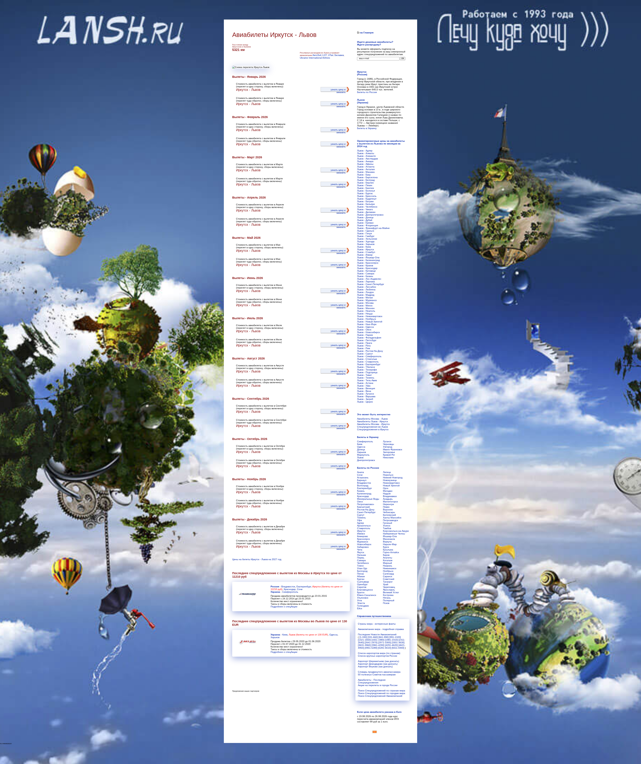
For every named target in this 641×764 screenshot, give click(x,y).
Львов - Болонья (366, 190)
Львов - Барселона (367, 177)
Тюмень (361, 517)
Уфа (359, 520)
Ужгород (387, 446)
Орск (385, 488)
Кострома (388, 595)
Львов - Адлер (364, 150)
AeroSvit (316, 55)
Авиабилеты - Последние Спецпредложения (372, 681)
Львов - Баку (364, 174)
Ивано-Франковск (392, 449)
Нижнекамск (389, 568)
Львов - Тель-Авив (367, 380)
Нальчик (361, 555)
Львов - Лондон (365, 292)
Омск (360, 501)
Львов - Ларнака (366, 281)
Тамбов (387, 528)
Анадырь (388, 499)
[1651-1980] (377, 639)
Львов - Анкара (365, 161)
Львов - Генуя (364, 233)
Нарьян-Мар (390, 544)
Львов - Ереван (365, 222)
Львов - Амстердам (367, 158)
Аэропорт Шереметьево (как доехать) (378, 661)
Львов (360, 457)
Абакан (361, 576)
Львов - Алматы (365, 153)
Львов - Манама (366, 172)
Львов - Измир (365, 254)
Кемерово (362, 536)
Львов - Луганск (365, 393)
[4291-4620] (391, 645)
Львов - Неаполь (366, 311)
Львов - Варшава (366, 396)
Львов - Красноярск (367, 262)
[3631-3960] (364, 645)
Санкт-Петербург (366, 512)
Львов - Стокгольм (367, 359)
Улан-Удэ (362, 568)
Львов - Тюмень (365, 377)
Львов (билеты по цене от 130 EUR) (308, 634)
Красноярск (363, 539)
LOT (324, 55)
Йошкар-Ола (390, 536)
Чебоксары (389, 512)
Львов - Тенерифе (367, 369)
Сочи (299, 589)
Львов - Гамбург (365, 236)
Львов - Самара (365, 273)
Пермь (360, 557)
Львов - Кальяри (366, 204)
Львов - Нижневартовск (369, 316)
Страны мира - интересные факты (377, 623)
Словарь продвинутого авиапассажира (379, 672)
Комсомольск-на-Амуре (396, 531)
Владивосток (288, 586)
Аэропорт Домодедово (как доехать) (378, 663)
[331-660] (373, 637)
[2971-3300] (384, 642)
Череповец (389, 587)
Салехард (388, 573)
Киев (284, 634)
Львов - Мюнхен (366, 308)
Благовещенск (365, 589)
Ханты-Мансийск (392, 517)
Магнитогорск (390, 501)
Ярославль (389, 589)
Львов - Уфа (363, 385)
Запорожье (389, 452)
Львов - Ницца (365, 313)
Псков (386, 603)
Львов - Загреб (365, 399)
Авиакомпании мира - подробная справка (381, 629)
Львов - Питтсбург (366, 340)
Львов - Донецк (365, 217)
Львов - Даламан (366, 212)
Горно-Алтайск (391, 552)
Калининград (364, 493)
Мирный (387, 563)
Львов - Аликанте (366, 156)
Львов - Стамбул (366, 252)
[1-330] (363, 637)
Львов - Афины (365, 164)
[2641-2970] (371, 642)
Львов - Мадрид (365, 295)
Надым (387, 493)
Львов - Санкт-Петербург (370, 284)
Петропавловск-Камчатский (365, 505)
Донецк (361, 449)
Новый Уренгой (391, 485)
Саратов (361, 587)
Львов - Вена (364, 391)
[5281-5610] (384, 647)
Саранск (387, 576)
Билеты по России (367, 92)
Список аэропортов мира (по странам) (379, 653)
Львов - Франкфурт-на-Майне (373, 228)
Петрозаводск (390, 520)
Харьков (275, 637)
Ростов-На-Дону (365, 509)
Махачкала (389, 539)
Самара (361, 560)
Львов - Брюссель (366, 196)
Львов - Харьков (365, 244)
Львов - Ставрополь (368, 361)
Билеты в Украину (367, 128)
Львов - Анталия (366, 169)
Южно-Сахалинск (366, 595)
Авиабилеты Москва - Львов (372, 418)
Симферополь (290, 592)
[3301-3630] (398, 642)
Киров (386, 555)
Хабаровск (363, 547)
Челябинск (363, 563)
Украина (275, 592)
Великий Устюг (391, 592)
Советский (388, 579)
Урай (385, 584)
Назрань (387, 565)
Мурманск (362, 541)
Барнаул (361, 480)
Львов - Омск (364, 329)
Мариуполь (363, 454)
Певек (386, 507)
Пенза (360, 573)
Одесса (333, 634)
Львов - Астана (365, 383)
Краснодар (290, 589)
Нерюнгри (388, 504)
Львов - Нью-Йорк (366, 324)
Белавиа (339, 55)
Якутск (360, 552)
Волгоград (362, 485)
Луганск (387, 441)
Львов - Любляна (366, 289)
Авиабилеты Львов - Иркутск (372, 421)
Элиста (361, 603)
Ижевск (361, 533)
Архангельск (364, 525)
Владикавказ (390, 496)
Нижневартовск (391, 483)
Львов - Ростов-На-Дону (370, 351)
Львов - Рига (364, 345)
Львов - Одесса (365, 327)
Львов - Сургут (365, 353)
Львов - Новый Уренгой (369, 321)
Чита (359, 549)
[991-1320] (395, 637)
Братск (360, 592)
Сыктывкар (363, 581)
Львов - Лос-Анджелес (369, 278)
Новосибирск (364, 544)
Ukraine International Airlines (315, 57)
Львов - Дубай (364, 220)
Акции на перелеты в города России (377, 685)
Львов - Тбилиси (366, 367)
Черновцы (388, 444)
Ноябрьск (388, 571)
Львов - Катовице (366, 270)
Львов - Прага (364, 343)
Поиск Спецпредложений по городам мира (381, 693)
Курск (386, 547)
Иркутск (361, 531)
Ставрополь (363, 528)
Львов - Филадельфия (369, 337)
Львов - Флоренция (367, 225)
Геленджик (363, 605)
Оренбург (362, 584)
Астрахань (362, 477)
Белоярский (389, 515)
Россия (275, 586)
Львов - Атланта (365, 166)
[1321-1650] (364, 639)
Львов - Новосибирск (368, 332)
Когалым (387, 560)
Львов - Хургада (365, 241)
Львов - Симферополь (369, 356)
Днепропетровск (366, 460)
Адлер (360, 523)
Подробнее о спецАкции (284, 606)
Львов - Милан (365, 297)
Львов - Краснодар (367, 268)
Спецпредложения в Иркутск (372, 429)
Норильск (388, 474)
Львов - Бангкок (365, 188)
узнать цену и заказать (338, 90)
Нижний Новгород (392, 477)
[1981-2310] (391, 639)
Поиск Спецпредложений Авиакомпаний (380, 696)
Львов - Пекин (364, 185)
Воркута (387, 541)
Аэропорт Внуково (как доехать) (375, 666)
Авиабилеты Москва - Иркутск (373, 424)
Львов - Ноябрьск (366, 319)
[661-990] (383, 637)
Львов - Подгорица (367, 372)
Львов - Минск (364, 305)
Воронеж (388, 509)
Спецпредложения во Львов (372, 426)
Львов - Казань (365, 276)
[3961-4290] (377, 645)
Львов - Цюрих (365, 401)
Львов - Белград (366, 180)
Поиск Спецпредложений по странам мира (381, 690)
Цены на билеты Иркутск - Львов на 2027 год (256, 559)
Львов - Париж (365, 335)
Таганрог (388, 581)
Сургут (360, 515)
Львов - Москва (365, 303)
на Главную (366, 32)
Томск (360, 565)
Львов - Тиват (364, 375)
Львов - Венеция (366, 388)
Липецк (387, 472)
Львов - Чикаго (365, 209)
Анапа (360, 472)
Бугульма (388, 549)
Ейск (359, 608)
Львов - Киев (364, 246)
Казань (361, 491)
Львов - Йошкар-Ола (368, 257)
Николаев (388, 457)
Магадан (387, 491)
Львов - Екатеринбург (368, 364)
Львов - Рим (363, 348)
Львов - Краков (365, 265)
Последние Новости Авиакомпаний (377, 634)
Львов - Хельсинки (367, 238)
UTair (331, 55)
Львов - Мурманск (367, 300)
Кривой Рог (389, 454)
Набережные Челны (394, 533)
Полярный (388, 600)
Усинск (386, 525)
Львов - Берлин (365, 182)
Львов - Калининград (368, 260)
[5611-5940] (398, 647)
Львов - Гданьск (365, 230)
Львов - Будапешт (366, 198)
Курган (360, 579)
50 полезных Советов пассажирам (377, 674)
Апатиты (387, 557)
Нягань (387, 597)
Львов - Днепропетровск (370, 214)
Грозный (387, 523)
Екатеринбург (303, 586)
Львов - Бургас (365, 193)
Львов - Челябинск (367, 206)
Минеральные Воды (368, 499)
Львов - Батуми (365, 201)
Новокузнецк (390, 480)
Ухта (359, 600)
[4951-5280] (371, 647)
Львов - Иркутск (365, 249)
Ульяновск (362, 597)
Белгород (362, 571)
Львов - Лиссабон (366, 286)
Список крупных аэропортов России (377, 655)
